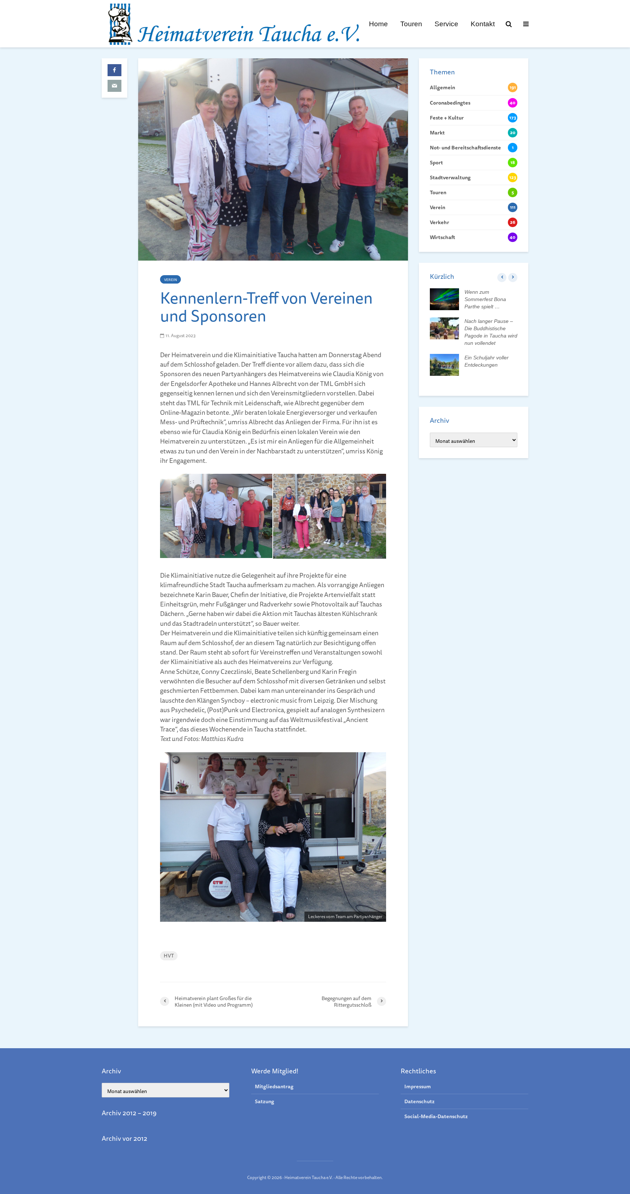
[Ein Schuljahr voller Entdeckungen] (444, 364)
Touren (411, 24)
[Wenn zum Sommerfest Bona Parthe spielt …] (444, 299)
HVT (169, 956)
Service (446, 24)
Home (378, 24)
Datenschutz (419, 1101)
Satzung (264, 1101)
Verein (170, 279)
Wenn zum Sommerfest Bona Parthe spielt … (485, 299)
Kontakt (483, 24)
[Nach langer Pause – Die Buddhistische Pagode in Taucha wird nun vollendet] (444, 328)
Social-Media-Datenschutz (436, 1116)
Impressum (417, 1086)
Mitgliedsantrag (274, 1086)
